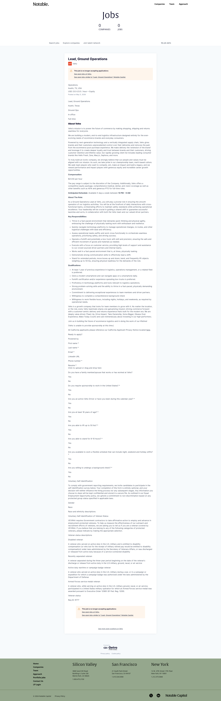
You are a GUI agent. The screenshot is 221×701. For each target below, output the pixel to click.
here (148, 330)
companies (71, 43)
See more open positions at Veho (110, 629)
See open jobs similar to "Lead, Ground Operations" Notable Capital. (100, 77)
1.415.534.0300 (117, 677)
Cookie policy (116, 653)
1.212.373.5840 (157, 677)
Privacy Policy (60, 696)
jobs (54, 43)
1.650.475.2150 (78, 679)
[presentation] (110, 368)
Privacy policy (105, 653)
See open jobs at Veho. (83, 74)
